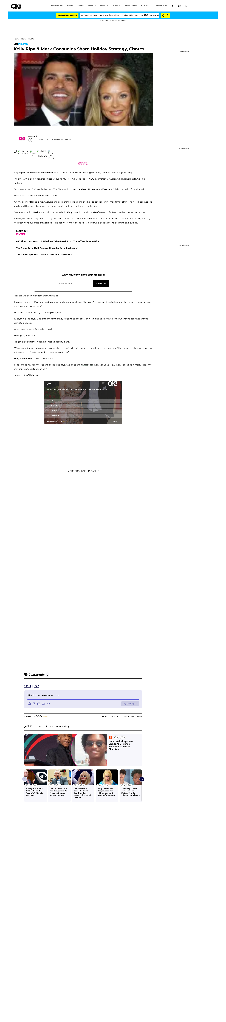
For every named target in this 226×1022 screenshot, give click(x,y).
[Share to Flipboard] (42, 151)
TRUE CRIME (131, 5)
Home (16, 39)
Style (81, 5)
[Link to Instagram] (179, 5)
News (23, 39)
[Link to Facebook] (172, 5)
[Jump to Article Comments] (15, 151)
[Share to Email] (51, 151)
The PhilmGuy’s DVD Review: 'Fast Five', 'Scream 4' (44, 254)
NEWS (70, 5)
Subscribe (161, 5)
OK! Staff (32, 136)
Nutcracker (87, 365)
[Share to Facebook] (23, 151)
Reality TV (57, 5)
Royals (92, 5)
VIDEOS (117, 5)
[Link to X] (186, 5)
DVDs (31, 39)
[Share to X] (33, 151)
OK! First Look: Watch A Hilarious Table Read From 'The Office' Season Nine (57, 241)
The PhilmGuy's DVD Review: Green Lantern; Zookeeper (47, 248)
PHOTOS (104, 5)
